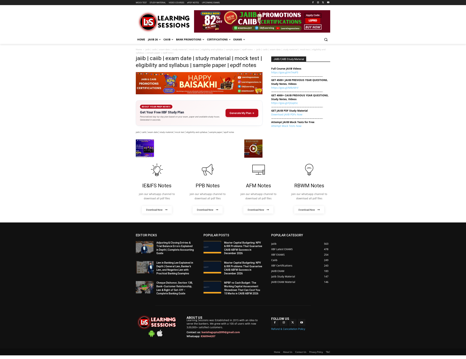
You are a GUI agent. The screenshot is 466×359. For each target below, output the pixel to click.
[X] (323, 3)
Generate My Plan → (242, 113)
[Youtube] (328, 3)
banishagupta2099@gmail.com (221, 332)
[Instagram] (318, 3)
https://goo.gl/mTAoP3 (284, 72)
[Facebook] (313, 3)
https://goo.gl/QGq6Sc (284, 103)
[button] (325, 39)
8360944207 (208, 336)
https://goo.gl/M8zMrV (284, 87)
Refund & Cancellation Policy (288, 328)
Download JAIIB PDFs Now (286, 114)
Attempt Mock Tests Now (286, 126)
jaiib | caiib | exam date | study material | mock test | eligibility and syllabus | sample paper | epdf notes (199, 49)
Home (139, 49)
